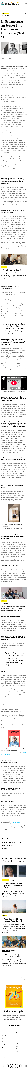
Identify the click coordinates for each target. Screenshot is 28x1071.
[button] (25, 13)
